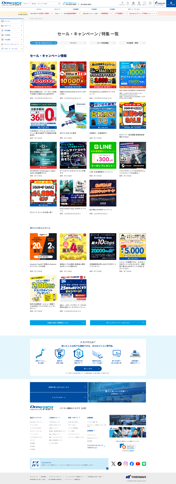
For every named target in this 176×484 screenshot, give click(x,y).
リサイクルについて (73, 434)
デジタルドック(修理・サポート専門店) (96, 425)
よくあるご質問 (53, 443)
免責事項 (43, 476)
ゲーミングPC (34, 425)
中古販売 (7, 35)
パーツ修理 (71, 431)
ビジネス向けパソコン (36, 437)
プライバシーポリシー (55, 476)
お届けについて (53, 428)
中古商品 (32, 446)
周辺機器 (7, 30)
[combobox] (46, 3)
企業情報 (90, 431)
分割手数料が (40, 13)
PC (119, 13)
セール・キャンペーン (12, 44)
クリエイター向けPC (35, 428)
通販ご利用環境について (55, 440)
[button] (127, 448)
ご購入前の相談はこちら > (70, 2)
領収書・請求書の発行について (57, 431)
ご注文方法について (54, 422)
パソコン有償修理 (73, 428)
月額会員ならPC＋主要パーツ (96, 13)
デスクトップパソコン (36, 431)
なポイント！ (142, 13)
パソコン (7, 21)
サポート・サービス (11, 49)
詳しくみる (88, 368)
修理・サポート (73, 418)
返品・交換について (54, 434)
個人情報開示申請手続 (55, 479)
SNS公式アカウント (92, 438)
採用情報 (89, 441)
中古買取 (7, 39)
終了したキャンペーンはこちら (118, 322)
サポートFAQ (71, 425)
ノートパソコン (34, 434)
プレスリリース (91, 435)
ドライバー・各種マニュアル (76, 437)
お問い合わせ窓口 (73, 422)
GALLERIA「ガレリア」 (36, 422)
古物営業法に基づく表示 (94, 476)
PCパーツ (8, 26)
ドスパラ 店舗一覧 (92, 422)
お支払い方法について (55, 425)
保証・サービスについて (55, 437)
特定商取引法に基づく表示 (38, 479)
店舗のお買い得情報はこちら (58, 322)
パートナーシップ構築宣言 (72, 479)
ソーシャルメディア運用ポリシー (74, 476)
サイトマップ (34, 476)
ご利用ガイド (53, 418)
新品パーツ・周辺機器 (66, 13)
